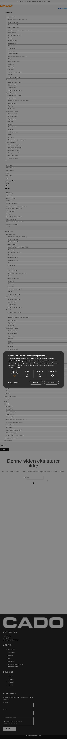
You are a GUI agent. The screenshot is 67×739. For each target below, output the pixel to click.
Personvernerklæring (14, 367)
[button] (13, 383)
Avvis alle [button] (36, 382)
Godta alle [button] (51, 382)
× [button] (61, 353)
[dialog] (33, 369)
